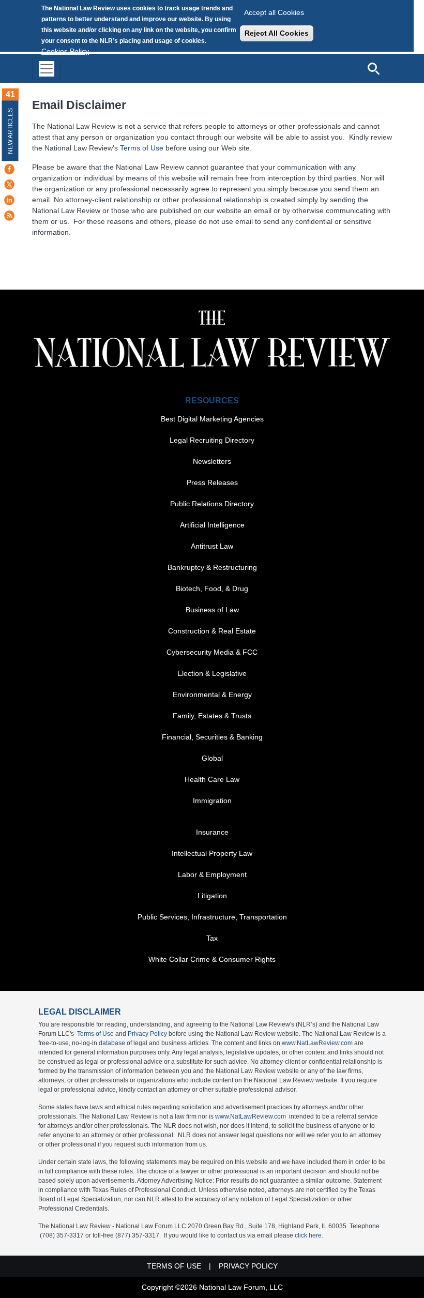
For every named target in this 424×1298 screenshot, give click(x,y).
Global (212, 758)
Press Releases (212, 482)
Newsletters (212, 461)
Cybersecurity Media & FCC (212, 652)
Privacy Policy (147, 1033)
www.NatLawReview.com (317, 1043)
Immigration (212, 800)
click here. (309, 1235)
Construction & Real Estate (212, 631)
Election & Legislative (212, 673)
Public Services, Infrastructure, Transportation (212, 917)
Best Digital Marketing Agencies (212, 419)
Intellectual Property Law (212, 853)
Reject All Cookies (277, 33)
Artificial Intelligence (212, 525)
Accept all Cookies (274, 12)
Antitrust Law (212, 546)
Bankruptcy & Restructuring (212, 567)
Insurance (212, 832)
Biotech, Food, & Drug (212, 588)
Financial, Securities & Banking (212, 737)
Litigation (212, 896)
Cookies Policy (65, 51)
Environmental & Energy (212, 694)
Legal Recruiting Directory (212, 440)
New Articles (10, 131)
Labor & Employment (212, 874)
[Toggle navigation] (46, 68)
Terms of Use (141, 148)
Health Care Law (212, 779)
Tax (212, 938)
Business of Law (212, 610)
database (112, 1043)
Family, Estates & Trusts (212, 716)
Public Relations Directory (212, 504)
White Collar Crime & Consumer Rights (212, 959)
